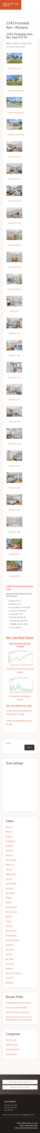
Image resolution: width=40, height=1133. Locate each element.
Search (8, 743)
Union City (9, 978)
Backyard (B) (14, 576)
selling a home (11, 1054)
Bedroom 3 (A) (14, 466)
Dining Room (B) (14, 267)
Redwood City (11, 935)
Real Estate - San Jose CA (10, 5)
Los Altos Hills (11, 884)
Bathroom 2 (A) (14, 444)
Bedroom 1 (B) (14, 355)
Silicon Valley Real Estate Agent (26, 1128)
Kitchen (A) (14, 311)
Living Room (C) (14, 201)
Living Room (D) (14, 223)
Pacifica (9, 921)
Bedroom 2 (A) (14, 400)
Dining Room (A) (14, 245)
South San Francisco (13, 973)
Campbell (9, 846)
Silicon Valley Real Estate (29, 1125)
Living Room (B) (14, 179)
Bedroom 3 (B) (14, 488)
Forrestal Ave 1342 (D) (15, 135)
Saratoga (9, 968)
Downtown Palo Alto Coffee (16, 1007)
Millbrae (9, 898)
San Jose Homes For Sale (19, 705)
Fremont (9, 869)
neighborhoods (12, 1045)
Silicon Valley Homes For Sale (27, 1123)
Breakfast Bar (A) (14, 289)
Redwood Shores (12, 940)
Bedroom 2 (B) (14, 422)
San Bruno (10, 945)
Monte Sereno (11, 907)
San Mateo (10, 959)
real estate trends (12, 1049)
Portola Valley (11, 931)
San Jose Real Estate (19, 638)
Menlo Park (10, 893)
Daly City (9, 855)
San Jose (9, 954)
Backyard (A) (14, 554)
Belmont (9, 832)
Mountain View (11, 912)
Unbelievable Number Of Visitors (18, 1003)
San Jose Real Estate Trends (20, 645)
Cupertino (10, 851)
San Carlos (10, 950)
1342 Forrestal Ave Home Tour (19, 588)
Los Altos (9, 879)
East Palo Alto (11, 860)
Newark (9, 917)
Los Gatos (9, 888)
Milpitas (8, 902)
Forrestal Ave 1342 (14, 68)
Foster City (10, 865)
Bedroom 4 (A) (14, 510)
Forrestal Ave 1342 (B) (15, 91)
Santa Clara (10, 964)
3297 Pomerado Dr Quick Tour (18, 1012)
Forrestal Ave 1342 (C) (15, 113)
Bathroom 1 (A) (14, 378)
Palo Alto (9, 926)
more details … (16, 627)
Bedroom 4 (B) (14, 532)
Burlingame (10, 841)
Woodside (9, 983)
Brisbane (9, 836)
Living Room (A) (14, 157)
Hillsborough (11, 874)
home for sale (11, 1040)
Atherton (9, 827)
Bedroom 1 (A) (14, 333)
